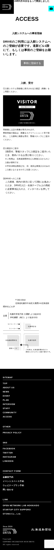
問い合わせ (8, 489)
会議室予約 (8, 477)
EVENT (6, 396)
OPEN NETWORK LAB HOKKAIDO (21, 505)
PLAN (6, 400)
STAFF (6, 408)
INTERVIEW (9, 404)
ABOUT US (8, 387)
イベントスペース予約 (13, 481)
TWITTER (8, 453)
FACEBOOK (9, 448)
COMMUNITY (10, 412)
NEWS (6, 392)
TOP (5, 383)
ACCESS (7, 417)
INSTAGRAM (9, 457)
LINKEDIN (8, 461)
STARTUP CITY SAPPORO (17, 510)
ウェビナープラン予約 (13, 485)
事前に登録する (32, 63)
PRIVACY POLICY (12, 433)
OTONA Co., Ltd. (12, 514)
